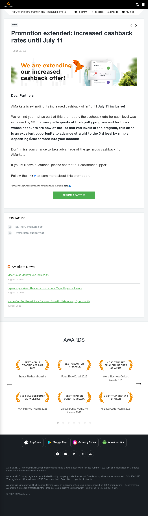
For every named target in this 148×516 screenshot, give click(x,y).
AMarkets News (23, 267)
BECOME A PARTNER (74, 195)
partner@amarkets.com (29, 227)
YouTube (129, 12)
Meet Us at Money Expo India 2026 (28, 275)
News (14, 24)
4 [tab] (74, 423)
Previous (8, 383)
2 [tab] (63, 423)
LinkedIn (114, 12)
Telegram (82, 12)
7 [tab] (90, 423)
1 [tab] (58, 423)
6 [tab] (85, 423)
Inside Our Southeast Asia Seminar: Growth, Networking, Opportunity (49, 301)
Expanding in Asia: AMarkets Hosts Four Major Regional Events (45, 288)
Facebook (98, 12)
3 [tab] (68, 423)
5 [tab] (79, 423)
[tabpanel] (74, 389)
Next (140, 385)
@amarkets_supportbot (30, 233)
